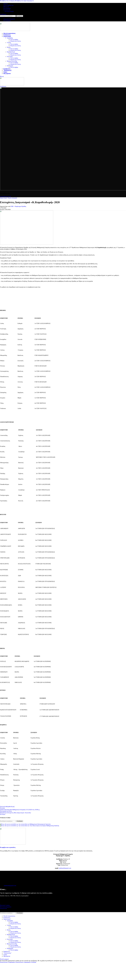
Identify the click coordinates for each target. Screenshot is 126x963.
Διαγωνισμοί (7, 196)
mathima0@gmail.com (65, 868)
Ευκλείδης (10, 56)
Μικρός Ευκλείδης (12, 61)
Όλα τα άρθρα (14, 39)
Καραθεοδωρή (11, 52)
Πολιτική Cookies (5, 905)
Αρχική (2, 196)
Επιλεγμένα (3, 806)
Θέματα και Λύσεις (15, 41)
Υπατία (9, 42)
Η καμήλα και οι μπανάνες (8, 847)
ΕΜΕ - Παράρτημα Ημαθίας (18, 206)
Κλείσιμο (2, 814)
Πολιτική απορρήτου (5, 907)
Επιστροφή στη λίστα (6, 811)
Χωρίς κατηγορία (12, 198)
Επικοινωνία (3, 908)
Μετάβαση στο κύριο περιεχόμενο (24, 0)
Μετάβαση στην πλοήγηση (7, 0)
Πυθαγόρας (10, 65)
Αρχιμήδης (10, 38)
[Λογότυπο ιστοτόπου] (15, 30)
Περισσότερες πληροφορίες (15, 962)
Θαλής (8, 47)
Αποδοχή (33, 962)
